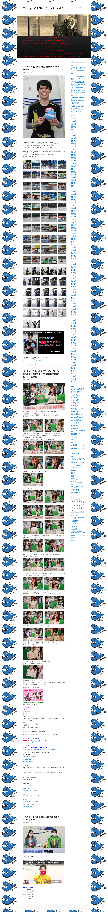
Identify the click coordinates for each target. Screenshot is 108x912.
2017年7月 (73, 286)
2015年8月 (73, 322)
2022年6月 (73, 194)
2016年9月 (73, 302)
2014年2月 (73, 350)
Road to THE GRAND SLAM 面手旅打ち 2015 (59, 37)
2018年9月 (73, 264)
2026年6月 (73, 120)
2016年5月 (73, 308)
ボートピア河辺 (74, 526)
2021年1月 (73, 221)
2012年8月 (73, 378)
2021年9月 (73, 208)
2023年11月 (73, 168)
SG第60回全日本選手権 (76, 444)
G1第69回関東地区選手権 (76, 391)
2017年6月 (73, 288)
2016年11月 (73, 298)
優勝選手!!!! (35, 364)
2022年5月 (73, 196)
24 (74, 508)
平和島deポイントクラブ (76, 531)
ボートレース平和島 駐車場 (29, 50)
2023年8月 (73, 173)
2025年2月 (73, 145)
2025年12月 (73, 129)
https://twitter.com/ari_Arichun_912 (31, 795)
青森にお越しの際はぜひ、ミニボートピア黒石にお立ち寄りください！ (66, 56)
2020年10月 (73, 225)
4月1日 (72, 386)
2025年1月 (73, 146)
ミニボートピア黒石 (75, 528)
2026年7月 (73, 118)
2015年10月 (73, 319)
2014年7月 (73, 342)
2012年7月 (73, 379)
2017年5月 (73, 289)
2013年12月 (73, 353)
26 (77, 508)
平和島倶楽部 (74, 520)
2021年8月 (73, 210)
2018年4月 (73, 272)
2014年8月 (73, 340)
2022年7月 (73, 193)
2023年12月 (73, 166)
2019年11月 (73, 242)
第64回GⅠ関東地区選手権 (77, 483)
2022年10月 (73, 188)
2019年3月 (73, 255)
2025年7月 (73, 137)
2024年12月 (73, 148)
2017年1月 (73, 295)
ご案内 (72, 455)
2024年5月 (73, 159)
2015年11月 (73, 317)
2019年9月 (73, 246)
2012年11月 (73, 373)
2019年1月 (73, 258)
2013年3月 (73, 367)
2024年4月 (73, 160)
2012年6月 (73, 381)
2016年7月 (73, 305)
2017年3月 (73, 292)
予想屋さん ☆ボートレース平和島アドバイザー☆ (34, 53)
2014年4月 (73, 347)
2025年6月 (73, 138)
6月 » (82, 511)
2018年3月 (73, 274)
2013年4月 (73, 365)
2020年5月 (73, 233)
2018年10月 (73, 263)
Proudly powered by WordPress (54, 907)
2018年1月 (73, 277)
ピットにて (73, 456)
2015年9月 (73, 320)
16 (72, 507)
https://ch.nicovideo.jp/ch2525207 (31, 742)
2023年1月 (73, 183)
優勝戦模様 (30, 364)
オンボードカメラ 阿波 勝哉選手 (31, 43)
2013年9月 (73, 358)
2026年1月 (73, 127)
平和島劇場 (74, 521)
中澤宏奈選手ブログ (75, 529)
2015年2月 (73, 331)
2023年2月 (73, 182)
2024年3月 (73, 162)
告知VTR (73, 473)
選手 (72, 484)
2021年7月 (73, 211)
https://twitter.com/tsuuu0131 (30, 806)
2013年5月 (73, 364)
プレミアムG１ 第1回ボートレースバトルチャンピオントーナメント (78, 459)
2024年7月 (73, 155)
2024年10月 (73, 151)
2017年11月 (73, 280)
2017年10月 (73, 281)
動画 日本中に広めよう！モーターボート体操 (57, 53)
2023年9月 (73, 171)
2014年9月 (73, 339)
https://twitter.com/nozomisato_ (30, 790)
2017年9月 (73, 283)
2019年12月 (73, 241)
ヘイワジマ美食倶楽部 (76, 466)
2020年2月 (73, 238)
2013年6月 (73, 362)
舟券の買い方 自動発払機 (43, 56)
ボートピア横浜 (74, 525)
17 (74, 507)
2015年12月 (73, 316)
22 (83, 507)
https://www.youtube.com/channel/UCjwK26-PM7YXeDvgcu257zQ (39, 749)
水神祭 (72, 478)
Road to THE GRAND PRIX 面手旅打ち (37, 37)
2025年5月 (73, 140)
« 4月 (74, 511)
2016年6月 (73, 306)
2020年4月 (73, 235)
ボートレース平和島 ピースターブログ (43, 7)
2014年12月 (73, 334)
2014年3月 (73, 348)
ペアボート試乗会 (64, 43)
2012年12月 (73, 371)
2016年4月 (73, 309)
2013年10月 (73, 356)
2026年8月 (73, 117)
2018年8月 (73, 266)
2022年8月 (73, 191)
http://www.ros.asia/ (27, 779)
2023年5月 (73, 177)
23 (72, 508)
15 (83, 505)
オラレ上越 (73, 523)
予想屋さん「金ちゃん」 (76, 103)
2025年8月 (73, 135)
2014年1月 (73, 351)
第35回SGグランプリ (75, 481)
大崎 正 (77, 111)
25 (76, 508)
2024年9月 (73, 152)
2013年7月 (73, 361)
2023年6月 (73, 176)
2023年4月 (73, 179)
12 (77, 505)
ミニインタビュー (75, 467)
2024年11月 (73, 149)
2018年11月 (73, 261)
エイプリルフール (75, 453)
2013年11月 (73, 354)
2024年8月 (73, 154)
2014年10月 (73, 337)
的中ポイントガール (75, 480)
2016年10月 (73, 300)
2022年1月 (73, 202)
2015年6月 (73, 325)
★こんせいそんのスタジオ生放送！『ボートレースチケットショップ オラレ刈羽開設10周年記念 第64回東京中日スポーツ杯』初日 (78, 70)
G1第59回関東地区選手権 (76, 389)
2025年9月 (73, 134)
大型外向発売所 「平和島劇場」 (76, 53)
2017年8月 (73, 284)
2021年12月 (73, 204)
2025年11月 (73, 131)
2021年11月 (73, 205)
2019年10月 (73, 244)
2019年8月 (73, 247)
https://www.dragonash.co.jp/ (30, 785)
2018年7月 (73, 267)
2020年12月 (73, 222)
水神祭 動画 (32, 56)
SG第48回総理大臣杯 (75, 433)
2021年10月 (73, 207)
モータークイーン (75, 469)
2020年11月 (73, 224)
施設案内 (25, 56)
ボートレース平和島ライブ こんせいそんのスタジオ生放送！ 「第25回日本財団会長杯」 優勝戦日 (41, 374)
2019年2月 (73, 256)
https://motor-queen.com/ (29, 761)
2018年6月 (73, 269)
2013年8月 (73, 359)
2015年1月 (73, 333)
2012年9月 (73, 376)
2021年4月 (73, 216)
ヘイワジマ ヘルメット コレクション (31, 47)
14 (81, 505)
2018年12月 (73, 260)
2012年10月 (73, 375)
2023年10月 (73, 169)
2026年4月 (73, 123)
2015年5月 (73, 326)
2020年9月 (73, 227)
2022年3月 (73, 199)
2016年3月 (73, 311)
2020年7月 (73, 230)
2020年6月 (73, 232)
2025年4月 (73, 141)
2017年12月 (73, 278)
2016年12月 (73, 297)
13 (79, 505)
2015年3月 (73, 330)
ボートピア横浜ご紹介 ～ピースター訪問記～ (51, 47)
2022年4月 (73, 197)
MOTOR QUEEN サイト (29, 760)
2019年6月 (73, 250)
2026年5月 (73, 121)
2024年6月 (73, 157)
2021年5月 (73, 215)
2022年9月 (73, 190)
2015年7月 (73, 323)
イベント (29, 810)
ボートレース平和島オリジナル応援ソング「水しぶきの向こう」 (52, 50)
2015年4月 (73, 328)
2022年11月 (73, 186)
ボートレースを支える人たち (70, 47)
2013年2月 (73, 368)
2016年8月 (73, 303)
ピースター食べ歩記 (53, 43)
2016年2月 (73, 312)
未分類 (33, 810)
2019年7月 (73, 249)
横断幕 (72, 476)
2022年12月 (73, 185)
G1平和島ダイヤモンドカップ (77, 388)
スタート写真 (44, 43)
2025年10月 (73, 132)
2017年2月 (73, 294)
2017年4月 (73, 291)
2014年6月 (73, 344)
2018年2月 (73, 275)
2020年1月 (73, 239)
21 (81, 507)
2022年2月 (73, 201)
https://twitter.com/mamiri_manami (31, 801)
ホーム (24, 37)
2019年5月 (73, 252)
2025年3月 (73, 143)
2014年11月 (73, 336)
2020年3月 (73, 236)
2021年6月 (73, 213)
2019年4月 (73, 253)
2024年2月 (73, 163)
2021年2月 (73, 219)
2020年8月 (73, 229)
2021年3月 (73, 218)
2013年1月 (73, 370)
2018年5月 (73, 270)
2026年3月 (73, 124)
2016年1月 (73, 314)
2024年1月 (73, 165)
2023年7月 (73, 174)
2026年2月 (73, 126)
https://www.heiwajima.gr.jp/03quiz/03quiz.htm (34, 360)
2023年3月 (73, 180)
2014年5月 (73, 345)
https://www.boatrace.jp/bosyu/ (30, 756)
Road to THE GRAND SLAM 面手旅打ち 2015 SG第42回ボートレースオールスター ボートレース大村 (46, 40)
